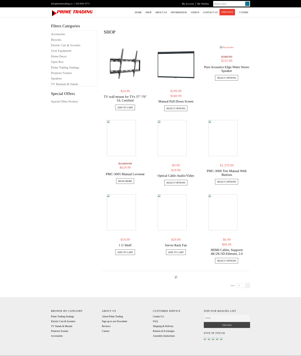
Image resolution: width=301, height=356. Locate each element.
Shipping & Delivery (163, 326)
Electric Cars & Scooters (65, 45)
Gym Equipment (61, 50)
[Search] (247, 4)
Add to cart (125, 107)
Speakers (56, 78)
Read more (125, 181)
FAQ (155, 321)
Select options (175, 108)
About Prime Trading (112, 316)
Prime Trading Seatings (65, 67)
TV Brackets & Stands (64, 84)
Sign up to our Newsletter (114, 321)
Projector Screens (61, 73)
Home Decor (58, 56)
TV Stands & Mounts (61, 326)
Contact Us (210, 12)
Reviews (106, 326)
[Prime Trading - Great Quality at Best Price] (72, 12)
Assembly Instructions (164, 336)
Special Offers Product (64, 101)
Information (179, 12)
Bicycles (56, 39)
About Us (161, 12)
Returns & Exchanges (163, 331)
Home (138, 12)
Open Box (227, 12)
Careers (105, 331)
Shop (148, 12)
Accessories (58, 34)
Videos (195, 12)
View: (232, 285)
